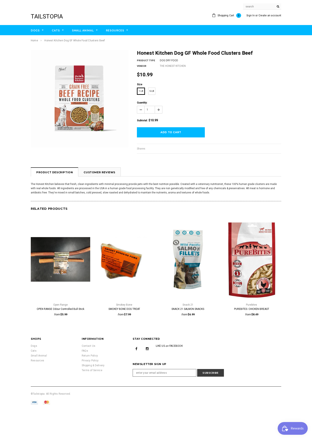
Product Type (146, 60)
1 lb (141, 91)
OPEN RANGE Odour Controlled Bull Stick (60, 309)
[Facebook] (136, 348)
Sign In (250, 15)
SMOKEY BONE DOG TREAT (124, 309)
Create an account (270, 15)
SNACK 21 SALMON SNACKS (187, 309)
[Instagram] (147, 348)
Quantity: (142, 102)
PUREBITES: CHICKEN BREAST (251, 309)
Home (34, 40)
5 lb (151, 91)
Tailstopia (47, 16)
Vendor (141, 66)
